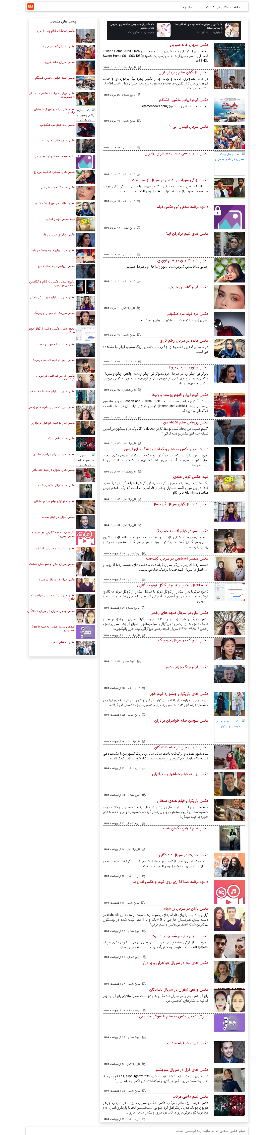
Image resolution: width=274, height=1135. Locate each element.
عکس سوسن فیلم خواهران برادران (181, 720)
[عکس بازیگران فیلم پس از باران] (229, 79)
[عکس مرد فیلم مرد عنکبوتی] (85, 130)
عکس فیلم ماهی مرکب (190, 1096)
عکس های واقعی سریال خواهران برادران (176, 153)
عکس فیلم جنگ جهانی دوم (187, 667)
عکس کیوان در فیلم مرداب (187, 1043)
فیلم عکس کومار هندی (190, 477)
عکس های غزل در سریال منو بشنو (182, 1070)
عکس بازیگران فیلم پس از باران (183, 72)
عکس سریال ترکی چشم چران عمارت (179, 936)
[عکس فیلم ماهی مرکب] (229, 1105)
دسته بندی (222, 7)
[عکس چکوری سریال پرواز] (229, 374)
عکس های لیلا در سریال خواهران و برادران (174, 963)
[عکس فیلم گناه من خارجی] (229, 306)
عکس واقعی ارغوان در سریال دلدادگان (178, 989)
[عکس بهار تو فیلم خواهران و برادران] (229, 790)
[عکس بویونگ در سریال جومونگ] (229, 649)
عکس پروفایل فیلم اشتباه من (185, 422)
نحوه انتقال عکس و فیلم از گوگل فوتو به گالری (172, 585)
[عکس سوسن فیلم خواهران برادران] (229, 730)
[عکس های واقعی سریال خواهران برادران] (229, 163)
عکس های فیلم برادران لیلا (187, 233)
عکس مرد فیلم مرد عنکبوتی (187, 314)
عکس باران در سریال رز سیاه (186, 908)
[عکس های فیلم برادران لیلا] (229, 250)
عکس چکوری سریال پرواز (188, 367)
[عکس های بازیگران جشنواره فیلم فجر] (229, 704)
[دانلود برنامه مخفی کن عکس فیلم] (229, 222)
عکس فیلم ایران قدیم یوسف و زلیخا (180, 395)
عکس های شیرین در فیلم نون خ (182, 260)
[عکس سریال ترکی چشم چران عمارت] (85, 569)
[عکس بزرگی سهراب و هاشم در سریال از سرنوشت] (229, 188)
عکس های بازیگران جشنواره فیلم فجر (179, 694)
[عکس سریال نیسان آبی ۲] (229, 148)
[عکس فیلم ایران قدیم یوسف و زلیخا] (85, 255)
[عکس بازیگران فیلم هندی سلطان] (229, 809)
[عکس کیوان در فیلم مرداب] (229, 1052)
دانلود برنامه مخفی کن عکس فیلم (182, 207)
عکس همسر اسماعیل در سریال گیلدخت (177, 558)
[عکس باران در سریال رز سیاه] (229, 923)
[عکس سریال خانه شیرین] (85, 67)
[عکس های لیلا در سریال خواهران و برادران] (229, 972)
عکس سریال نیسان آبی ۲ (188, 126)
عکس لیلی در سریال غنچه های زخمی (179, 613)
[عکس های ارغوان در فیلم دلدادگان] (229, 767)
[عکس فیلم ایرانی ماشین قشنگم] (85, 83)
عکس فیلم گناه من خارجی (188, 287)
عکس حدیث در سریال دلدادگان (183, 855)
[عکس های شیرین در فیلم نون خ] (229, 279)
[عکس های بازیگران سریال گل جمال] (229, 512)
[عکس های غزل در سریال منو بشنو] (229, 1085)
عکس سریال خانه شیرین (189, 45)
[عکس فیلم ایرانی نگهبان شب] (229, 839)
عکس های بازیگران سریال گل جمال (180, 504)
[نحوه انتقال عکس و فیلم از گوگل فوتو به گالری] (229, 592)
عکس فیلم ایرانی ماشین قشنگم (183, 100)
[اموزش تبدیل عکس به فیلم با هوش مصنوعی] (229, 1023)
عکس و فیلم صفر (64, 642)
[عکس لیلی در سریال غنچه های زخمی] (229, 626)
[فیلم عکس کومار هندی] (229, 483)
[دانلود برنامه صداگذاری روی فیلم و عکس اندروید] (229, 897)
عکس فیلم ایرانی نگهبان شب (185, 828)
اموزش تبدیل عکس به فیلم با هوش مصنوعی (173, 1016)
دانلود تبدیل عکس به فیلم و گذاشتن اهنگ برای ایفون (166, 449)
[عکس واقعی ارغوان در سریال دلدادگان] (229, 1000)
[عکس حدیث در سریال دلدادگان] (229, 868)
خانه (237, 7)
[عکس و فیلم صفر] (85, 647)
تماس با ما (185, 7)
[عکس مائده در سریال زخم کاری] (229, 348)
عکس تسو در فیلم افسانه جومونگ (181, 531)
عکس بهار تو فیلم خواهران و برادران (180, 774)
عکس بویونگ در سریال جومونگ (183, 640)
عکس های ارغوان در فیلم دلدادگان (181, 747)
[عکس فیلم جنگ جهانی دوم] (229, 674)
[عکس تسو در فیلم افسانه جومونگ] (229, 541)
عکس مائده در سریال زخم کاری (184, 340)
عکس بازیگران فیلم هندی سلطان (182, 801)
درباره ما (203, 7)
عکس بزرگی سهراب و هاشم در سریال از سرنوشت (170, 180)
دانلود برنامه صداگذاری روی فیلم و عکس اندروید (170, 882)
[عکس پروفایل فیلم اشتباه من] (229, 438)
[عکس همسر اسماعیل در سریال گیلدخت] (229, 569)
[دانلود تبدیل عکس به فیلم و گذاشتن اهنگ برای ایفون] (229, 464)
